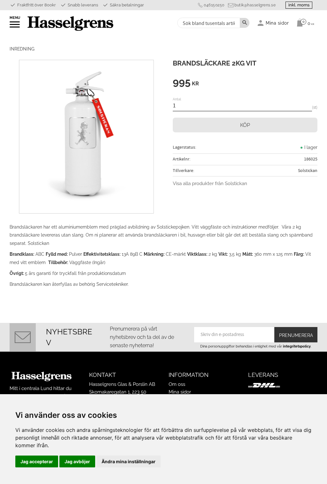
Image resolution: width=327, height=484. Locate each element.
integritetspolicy (297, 346)
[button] (15, 26)
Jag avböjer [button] (77, 461)
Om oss (177, 384)
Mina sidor (180, 392)
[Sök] (244, 23)
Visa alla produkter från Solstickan (210, 183)
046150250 (214, 5)
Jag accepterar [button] (36, 461)
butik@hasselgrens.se (255, 5)
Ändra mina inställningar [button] (129, 461)
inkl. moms (298, 5)
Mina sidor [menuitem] (277, 23)
